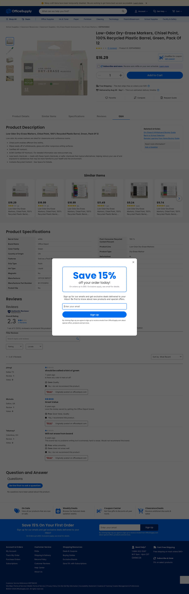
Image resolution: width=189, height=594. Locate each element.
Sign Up (94, 314)
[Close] (133, 262)
